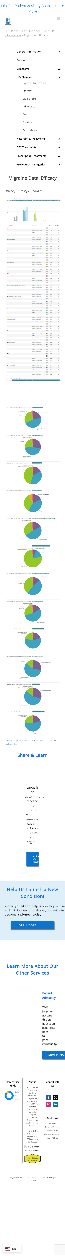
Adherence (29, 106)
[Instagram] (48, 1104)
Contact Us (52, 1123)
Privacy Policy (52, 1130)
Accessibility (30, 130)
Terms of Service (52, 1127)
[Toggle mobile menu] (58, 18)
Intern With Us (52, 1138)
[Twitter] (55, 1097)
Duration (27, 122)
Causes (21, 60)
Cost (25, 114)
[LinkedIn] (55, 1104)
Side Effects (29, 98)
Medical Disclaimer (52, 1134)
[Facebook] (48, 1097)
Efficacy (27, 91)
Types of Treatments (34, 83)
